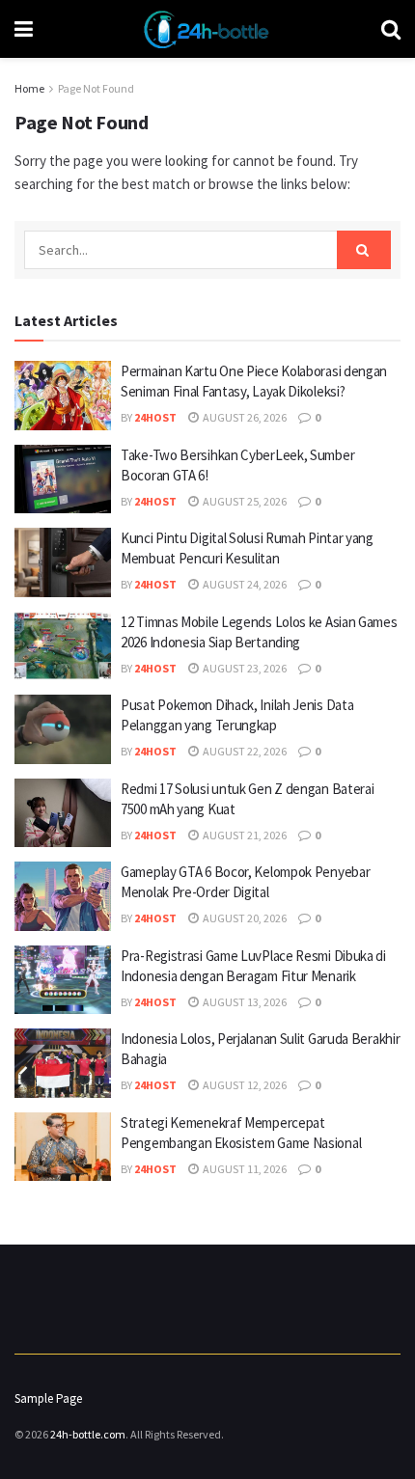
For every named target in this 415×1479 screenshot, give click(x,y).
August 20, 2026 (244, 918)
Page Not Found (96, 88)
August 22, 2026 (244, 751)
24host (155, 417)
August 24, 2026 (244, 584)
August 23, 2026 (244, 668)
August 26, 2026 (244, 417)
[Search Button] (364, 250)
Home (29, 88)
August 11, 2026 (244, 1169)
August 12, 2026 (244, 1085)
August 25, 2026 (244, 501)
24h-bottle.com (87, 1434)
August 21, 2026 (244, 835)
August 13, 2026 (244, 1002)
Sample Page (48, 1398)
